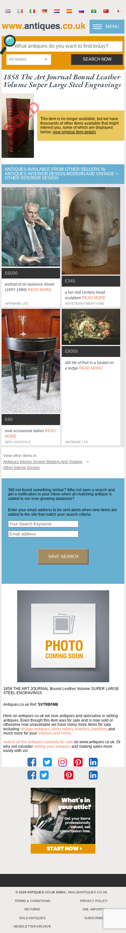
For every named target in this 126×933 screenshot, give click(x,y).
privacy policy (94, 901)
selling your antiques (52, 746)
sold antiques (32, 918)
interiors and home (54, 733)
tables (67, 729)
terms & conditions (32, 901)
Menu (112, 26)
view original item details (74, 132)
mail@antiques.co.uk (87, 892)
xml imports (93, 909)
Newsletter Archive (32, 926)
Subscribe (93, 918)
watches (82, 729)
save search (63, 556)
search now (97, 59)
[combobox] (28, 59)
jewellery (99, 729)
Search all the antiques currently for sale (38, 742)
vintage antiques (34, 729)
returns (32, 909)
